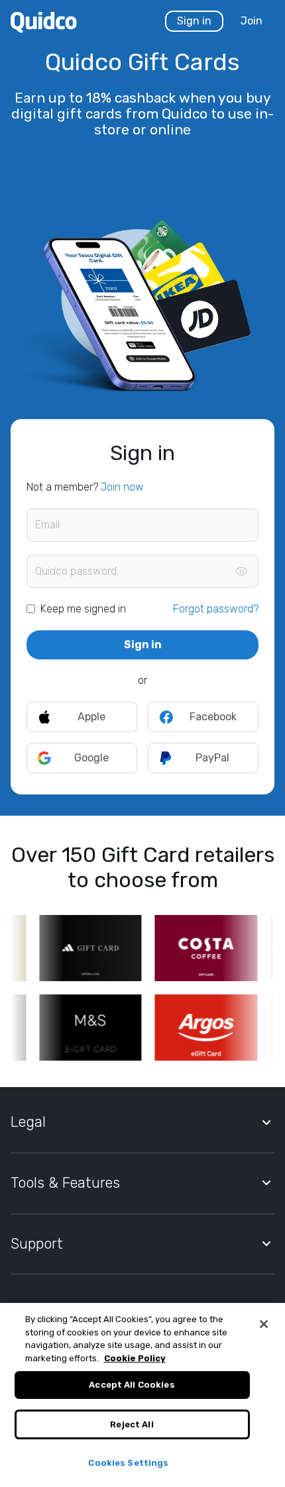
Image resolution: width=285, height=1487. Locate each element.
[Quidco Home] (44, 21)
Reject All (131, 1424)
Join (251, 21)
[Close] (263, 1324)
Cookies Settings (128, 1463)
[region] (142, 1395)
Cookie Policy (135, 1358)
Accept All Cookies (131, 1385)
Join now (122, 487)
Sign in (194, 21)
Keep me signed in (83, 608)
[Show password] (241, 571)
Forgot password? (215, 608)
